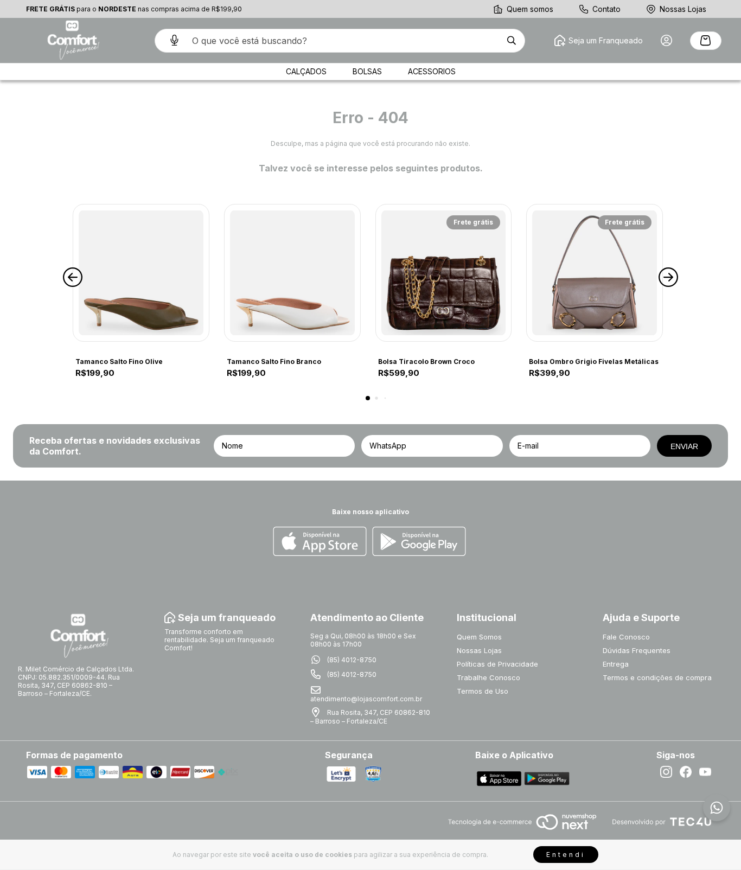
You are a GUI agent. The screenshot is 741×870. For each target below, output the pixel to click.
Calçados (306, 71)
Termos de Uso (482, 691)
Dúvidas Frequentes (636, 650)
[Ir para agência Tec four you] (661, 822)
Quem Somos (479, 636)
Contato (606, 9)
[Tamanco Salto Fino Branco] (292, 272)
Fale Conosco (626, 636)
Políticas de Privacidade (497, 664)
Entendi (565, 854)
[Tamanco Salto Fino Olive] (141, 272)
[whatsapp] (716, 807)
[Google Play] (419, 542)
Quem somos (530, 9)
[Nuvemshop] (522, 831)
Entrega (616, 664)
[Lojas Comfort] (72, 40)
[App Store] (319, 542)
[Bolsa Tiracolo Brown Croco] (444, 272)
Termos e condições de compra (657, 677)
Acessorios (432, 71)
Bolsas (367, 71)
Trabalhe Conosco (488, 677)
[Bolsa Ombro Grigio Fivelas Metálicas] (594, 272)
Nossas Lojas (683, 9)
